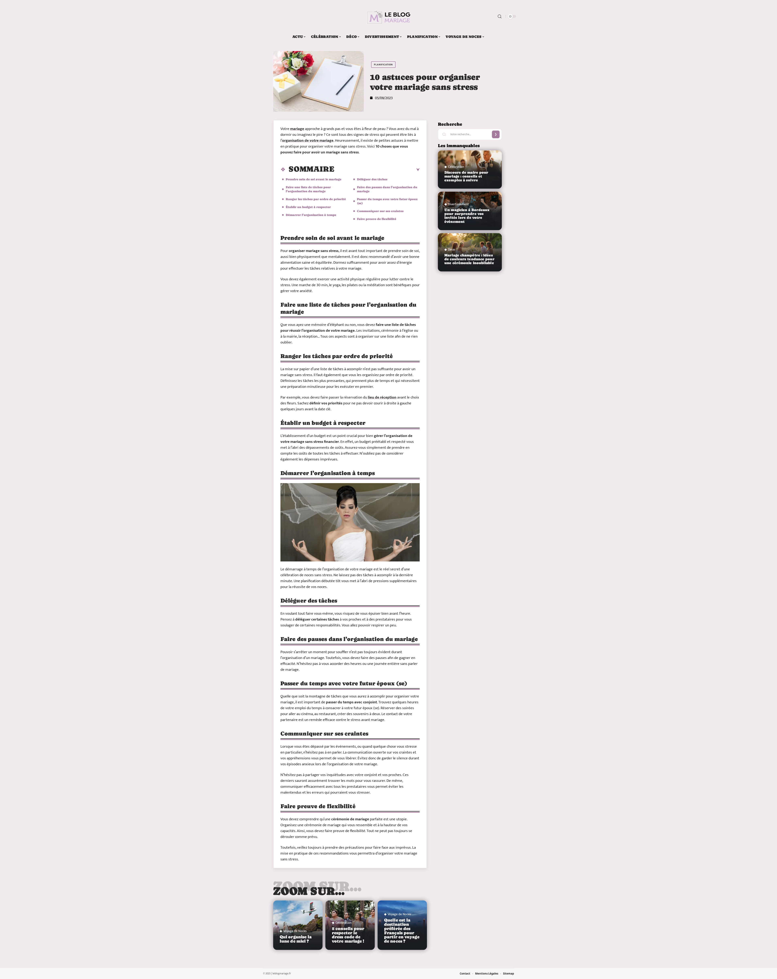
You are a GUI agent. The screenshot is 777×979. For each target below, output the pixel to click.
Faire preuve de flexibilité (376, 219)
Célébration (343, 923)
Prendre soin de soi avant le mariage (313, 179)
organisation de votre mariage (307, 140)
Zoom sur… (309, 890)
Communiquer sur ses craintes (380, 211)
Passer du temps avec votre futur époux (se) (387, 201)
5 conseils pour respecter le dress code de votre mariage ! (348, 935)
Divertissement (458, 204)
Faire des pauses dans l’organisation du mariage (387, 189)
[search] (500, 16)
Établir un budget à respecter (308, 207)
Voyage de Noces (295, 931)
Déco (451, 249)
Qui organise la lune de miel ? (296, 939)
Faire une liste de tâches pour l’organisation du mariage (308, 189)
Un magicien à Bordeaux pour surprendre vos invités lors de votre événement (466, 216)
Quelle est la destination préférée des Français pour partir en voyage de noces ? (401, 931)
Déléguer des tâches (372, 179)
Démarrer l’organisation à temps (311, 215)
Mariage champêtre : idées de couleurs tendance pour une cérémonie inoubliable (469, 259)
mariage (297, 129)
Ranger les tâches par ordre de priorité (316, 199)
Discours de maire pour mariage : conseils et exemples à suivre (466, 176)
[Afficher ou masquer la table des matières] (377, 169)
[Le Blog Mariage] (388, 16)
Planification (383, 65)
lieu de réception (382, 397)
